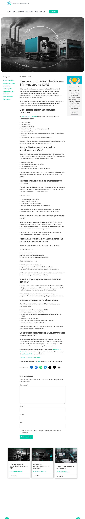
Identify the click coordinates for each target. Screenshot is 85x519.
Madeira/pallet (7, 89)
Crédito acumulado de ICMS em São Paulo (66, 467)
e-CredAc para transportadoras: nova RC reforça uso (41, 466)
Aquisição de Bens (8, 80)
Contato (53, 12)
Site (21, 422)
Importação (6, 86)
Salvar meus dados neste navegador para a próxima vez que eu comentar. (41, 432)
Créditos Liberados (9, 83)
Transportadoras (8, 97)
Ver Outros (6, 99)
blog (39, 361)
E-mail (22, 414)
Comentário (24, 385)
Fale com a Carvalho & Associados (30, 358)
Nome (22, 406)
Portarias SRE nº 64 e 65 (29, 116)
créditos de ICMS (27, 354)
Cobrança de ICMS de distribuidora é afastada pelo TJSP (19, 466)
